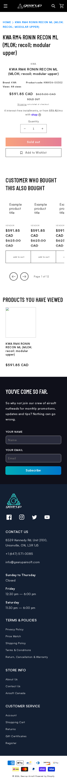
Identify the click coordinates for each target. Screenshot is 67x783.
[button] (6, 6)
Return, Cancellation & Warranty (27, 656)
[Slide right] (24, 276)
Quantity (33, 121)
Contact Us (13, 686)
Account (11, 715)
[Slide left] (13, 276)
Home (7, 22)
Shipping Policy (16, 643)
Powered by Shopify (45, 776)
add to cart (18, 257)
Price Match (13, 636)
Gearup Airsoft (28, 776)
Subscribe (33, 470)
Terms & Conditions (18, 650)
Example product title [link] (15, 208)
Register (11, 743)
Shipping (22, 104)
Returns (11, 729)
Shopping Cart (15, 722)
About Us (12, 679)
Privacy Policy (14, 629)
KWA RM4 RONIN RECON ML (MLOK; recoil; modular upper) (19, 349)
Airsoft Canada (15, 693)
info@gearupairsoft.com (23, 562)
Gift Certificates (16, 736)
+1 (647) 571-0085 (19, 554)
